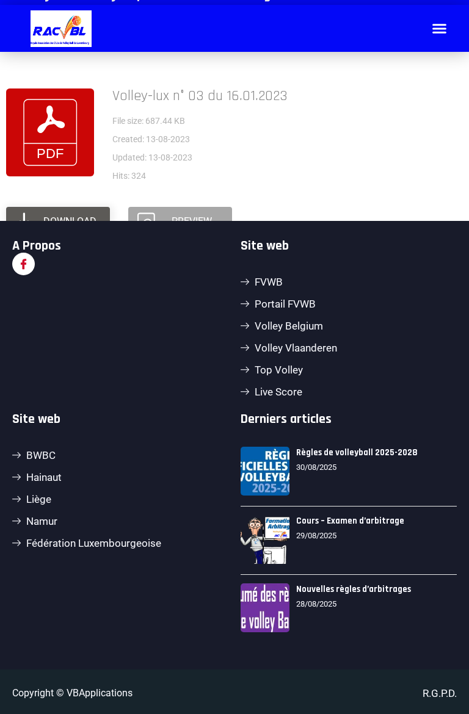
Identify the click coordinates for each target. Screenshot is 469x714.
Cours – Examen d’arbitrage (350, 521)
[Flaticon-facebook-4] (23, 264)
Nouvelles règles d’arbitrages (353, 589)
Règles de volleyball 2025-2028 (357, 452)
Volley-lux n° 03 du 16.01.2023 (200, 96)
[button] (439, 28)
